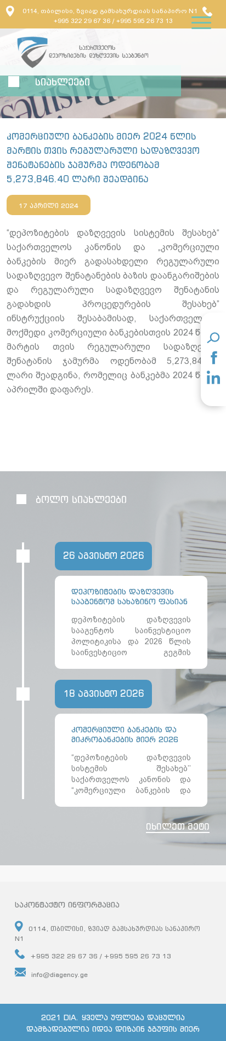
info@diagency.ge (59, 974)
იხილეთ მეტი (178, 826)
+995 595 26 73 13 (144, 21)
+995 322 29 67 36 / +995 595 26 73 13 (100, 956)
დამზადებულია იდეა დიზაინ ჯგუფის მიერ (113, 1028)
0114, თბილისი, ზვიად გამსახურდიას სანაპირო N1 (109, 11)
